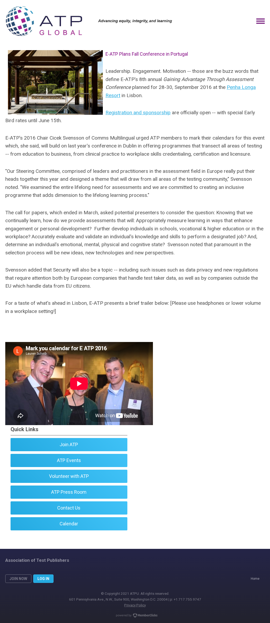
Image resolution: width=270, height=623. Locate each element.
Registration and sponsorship (138, 113)
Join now (18, 579)
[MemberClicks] (44, 21)
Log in (43, 579)
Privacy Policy (135, 605)
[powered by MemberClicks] (135, 616)
